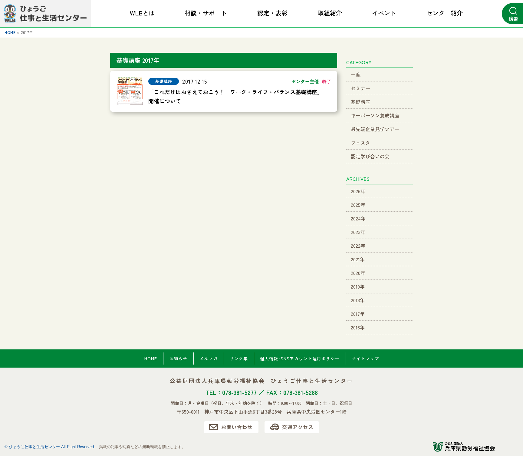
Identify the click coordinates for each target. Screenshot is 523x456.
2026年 (358, 191)
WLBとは (142, 12)
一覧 (355, 74)
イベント (384, 12)
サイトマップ (365, 358)
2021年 (358, 259)
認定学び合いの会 (370, 156)
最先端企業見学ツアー (375, 129)
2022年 (358, 245)
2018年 (358, 300)
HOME (150, 358)
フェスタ (360, 142)
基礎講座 (360, 101)
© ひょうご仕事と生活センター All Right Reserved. (50, 446)
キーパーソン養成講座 (375, 115)
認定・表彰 (272, 12)
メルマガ (208, 358)
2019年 (358, 286)
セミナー (360, 88)
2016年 (358, 327)
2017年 (358, 313)
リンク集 (239, 358)
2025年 (358, 204)
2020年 (358, 272)
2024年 (358, 218)
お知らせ (178, 358)
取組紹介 (330, 12)
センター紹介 (444, 12)
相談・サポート (206, 12)
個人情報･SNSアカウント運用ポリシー (300, 358)
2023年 (358, 232)
